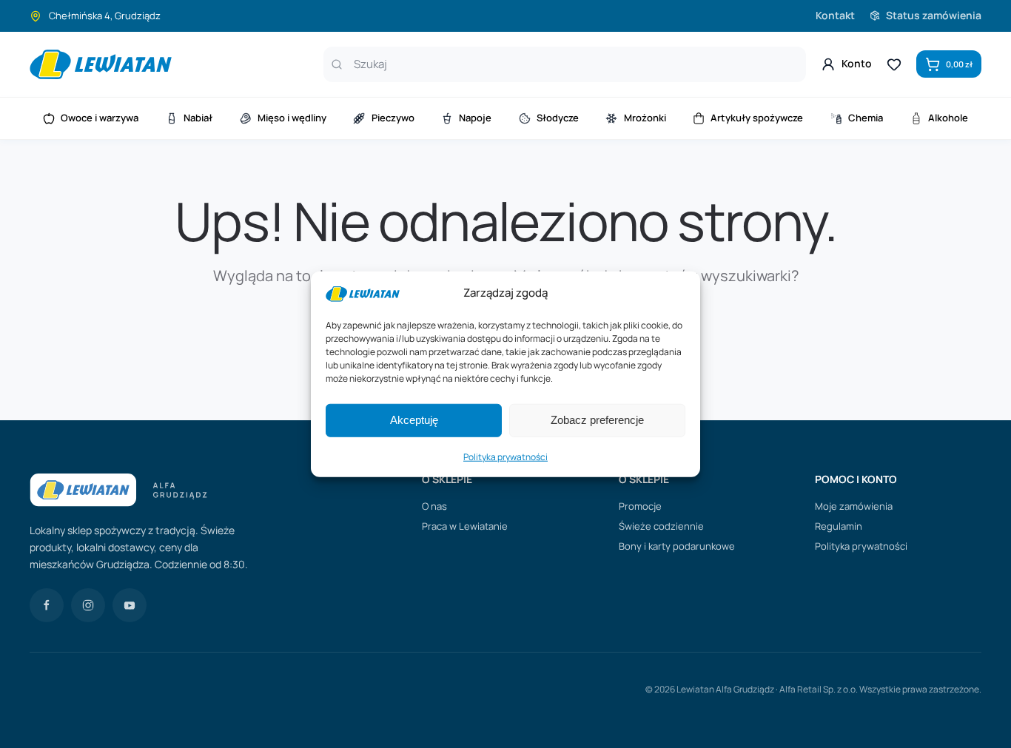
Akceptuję (414, 420)
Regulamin (838, 526)
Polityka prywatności (505, 457)
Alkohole (948, 117)
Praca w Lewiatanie (465, 526)
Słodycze (558, 117)
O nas (434, 506)
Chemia (865, 117)
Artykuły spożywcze (757, 117)
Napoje (475, 117)
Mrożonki (645, 117)
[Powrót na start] (101, 64)
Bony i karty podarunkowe (677, 546)
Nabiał (198, 117)
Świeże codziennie (661, 526)
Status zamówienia (933, 15)
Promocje (640, 506)
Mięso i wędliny (292, 117)
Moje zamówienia (854, 506)
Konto (857, 63)
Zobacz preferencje (597, 420)
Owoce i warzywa (99, 117)
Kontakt (835, 15)
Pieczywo (393, 117)
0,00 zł (959, 64)
